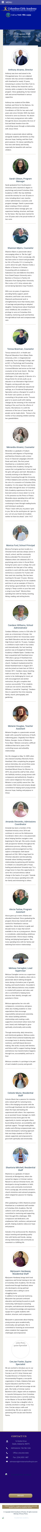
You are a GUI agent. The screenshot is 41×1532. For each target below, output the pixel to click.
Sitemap (15, 1514)
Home (19, 37)
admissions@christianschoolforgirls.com (23, 1462)
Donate (20, 1496)
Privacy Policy (23, 1514)
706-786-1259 (24, 15)
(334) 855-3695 (23, 1453)
